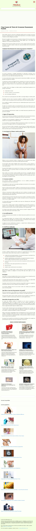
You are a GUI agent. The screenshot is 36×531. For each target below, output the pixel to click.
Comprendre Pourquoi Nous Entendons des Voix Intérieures (26, 350)
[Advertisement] (18, 17)
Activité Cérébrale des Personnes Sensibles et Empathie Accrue (26, 384)
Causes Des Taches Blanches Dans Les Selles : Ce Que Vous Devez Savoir (14, 489)
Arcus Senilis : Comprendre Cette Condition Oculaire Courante (13, 500)
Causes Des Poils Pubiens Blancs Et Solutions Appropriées (12, 446)
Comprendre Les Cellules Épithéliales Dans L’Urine (10, 478)
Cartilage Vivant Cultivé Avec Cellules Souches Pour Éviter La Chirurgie (26, 367)
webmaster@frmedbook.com (23, 528)
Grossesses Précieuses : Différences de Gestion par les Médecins (8, 385)
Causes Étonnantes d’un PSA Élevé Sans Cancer (10, 425)
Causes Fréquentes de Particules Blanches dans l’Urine (11, 457)
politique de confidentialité (7, 526)
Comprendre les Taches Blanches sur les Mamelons (10, 468)
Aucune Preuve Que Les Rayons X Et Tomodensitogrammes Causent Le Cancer (26, 332)
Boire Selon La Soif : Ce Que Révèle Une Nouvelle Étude (7, 367)
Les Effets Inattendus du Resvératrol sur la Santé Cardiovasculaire (6, 332)
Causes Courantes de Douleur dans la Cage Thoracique (11, 511)
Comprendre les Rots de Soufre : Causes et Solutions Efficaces (12, 414)
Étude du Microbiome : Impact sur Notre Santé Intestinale (8, 350)
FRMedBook (16, 5)
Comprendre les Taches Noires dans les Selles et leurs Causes (12, 435)
